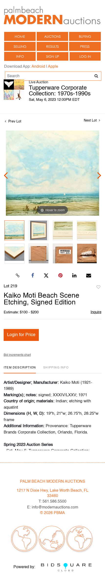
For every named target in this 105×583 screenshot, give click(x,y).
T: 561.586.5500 (52, 502)
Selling (20, 46)
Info (20, 56)
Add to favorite (98, 287)
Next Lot (91, 120)
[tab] (20, 369)
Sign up (52, 56)
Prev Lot (14, 121)
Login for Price (21, 335)
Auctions (52, 36)
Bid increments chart (17, 355)
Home (20, 36)
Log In (85, 56)
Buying (85, 36)
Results (52, 46)
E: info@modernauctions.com (52, 507)
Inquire (96, 312)
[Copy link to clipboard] (18, 276)
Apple (53, 67)
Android (38, 67)
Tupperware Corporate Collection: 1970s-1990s (60, 91)
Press (85, 46)
